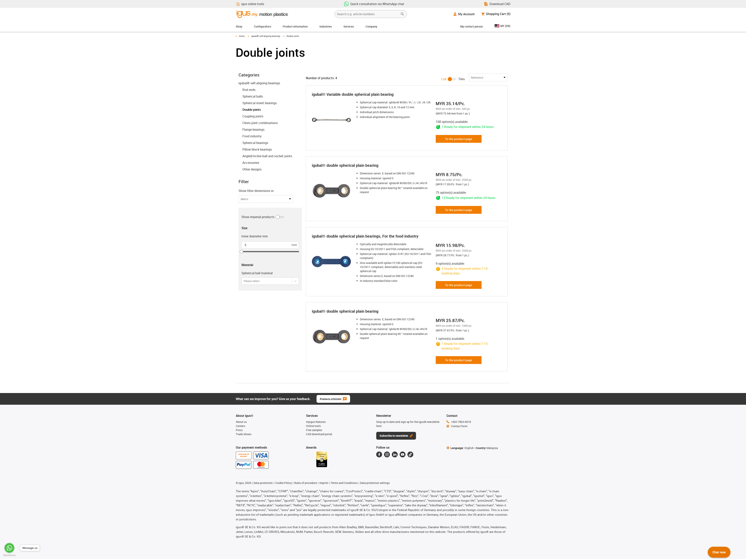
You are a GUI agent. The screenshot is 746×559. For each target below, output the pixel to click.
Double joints (251, 109)
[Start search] (402, 14)
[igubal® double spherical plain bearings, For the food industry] (332, 261)
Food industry (252, 136)
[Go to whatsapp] (9, 548)
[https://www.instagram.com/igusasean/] (387, 454)
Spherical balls (252, 96)
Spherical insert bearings (259, 103)
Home (242, 36)
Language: (462, 448)
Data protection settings (375, 483)
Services (348, 26)
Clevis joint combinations (260, 123)
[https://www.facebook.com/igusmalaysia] (379, 454)
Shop (239, 26)
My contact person (471, 26)
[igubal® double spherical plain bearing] (332, 190)
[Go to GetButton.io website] (9, 555)
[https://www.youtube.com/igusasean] (402, 454)
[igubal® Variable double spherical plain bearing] (332, 119)
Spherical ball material (257, 273)
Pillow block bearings (257, 149)
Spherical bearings (255, 143)
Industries (325, 26)
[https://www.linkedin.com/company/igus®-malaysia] (395, 454)
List (444, 79)
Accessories (250, 163)
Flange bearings (253, 129)
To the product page (458, 139)
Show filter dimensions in (256, 191)
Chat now (719, 552)
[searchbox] (367, 14)
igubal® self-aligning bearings (265, 36)
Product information (295, 26)
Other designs (252, 169)
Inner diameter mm (254, 236)
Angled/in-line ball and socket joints (267, 156)
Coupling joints (252, 116)
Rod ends (248, 90)
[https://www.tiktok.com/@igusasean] (410, 454)
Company (371, 26)
